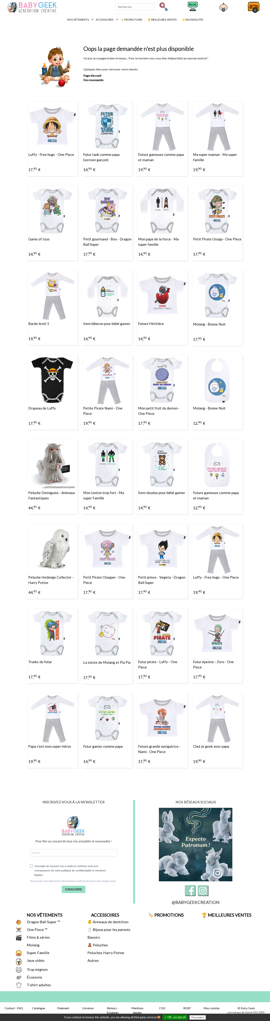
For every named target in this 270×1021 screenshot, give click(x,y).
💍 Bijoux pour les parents (108, 929)
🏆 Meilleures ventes (162, 19)
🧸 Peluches (97, 945)
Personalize (197, 1017)
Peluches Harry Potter (106, 952)
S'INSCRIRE (73, 889)
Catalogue (38, 1008)
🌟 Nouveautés (192, 19)
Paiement (63, 1008)
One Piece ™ (36, 929)
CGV (162, 1008)
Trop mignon (37, 969)
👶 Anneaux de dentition (107, 922)
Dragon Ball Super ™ (43, 922)
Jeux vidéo (35, 960)
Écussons (34, 977)
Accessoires (106, 19)
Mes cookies (212, 1008)
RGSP (187, 1008)
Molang (32, 945)
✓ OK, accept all (175, 1017)
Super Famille (37, 952)
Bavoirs (93, 937)
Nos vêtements (79, 19)
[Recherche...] (163, 6)
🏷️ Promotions (131, 19)
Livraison (88, 1008)
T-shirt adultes (38, 985)
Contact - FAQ (14, 1008)
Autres (93, 960)
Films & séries (38, 937)
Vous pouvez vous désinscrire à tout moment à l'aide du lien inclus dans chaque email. (73, 881)
